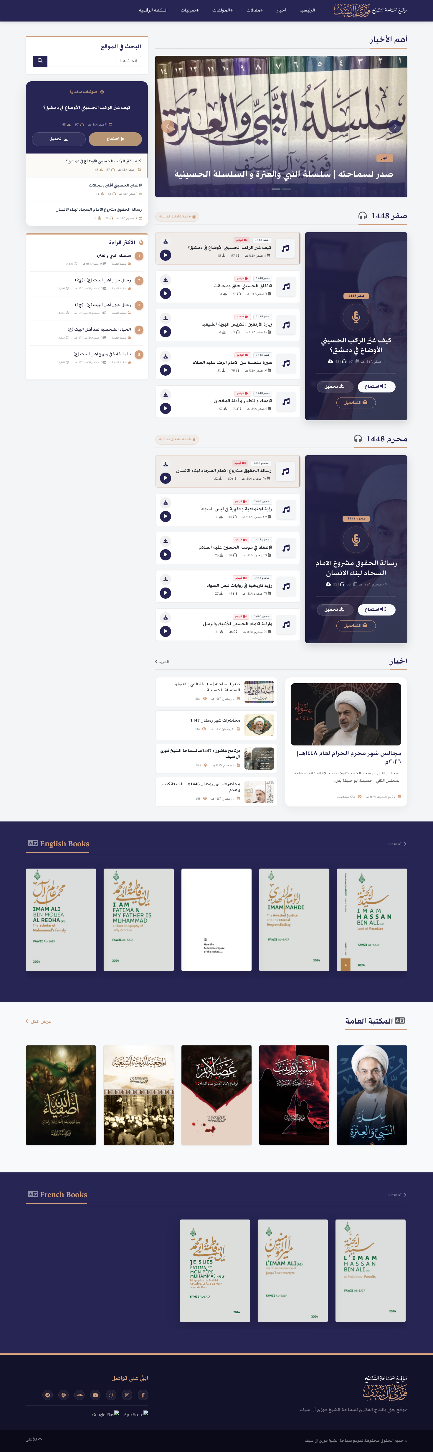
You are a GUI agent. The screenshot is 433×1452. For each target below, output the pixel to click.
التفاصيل (353, 403)
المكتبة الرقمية (153, 10)
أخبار (281, 10)
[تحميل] (165, 241)
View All (396, 844)
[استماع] (165, 255)
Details (369, 944)
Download (369, 958)
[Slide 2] (276, 189)
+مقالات (255, 10)
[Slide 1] (286, 189)
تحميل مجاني (368, 1127)
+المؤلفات (222, 10)
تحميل (331, 387)
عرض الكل (41, 1022)
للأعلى (32, 1440)
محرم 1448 (386, 440)
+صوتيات (190, 10)
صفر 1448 (389, 217)
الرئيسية (307, 10)
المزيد (163, 662)
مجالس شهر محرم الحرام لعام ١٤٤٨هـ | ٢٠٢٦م (302, 175)
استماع (372, 387)
